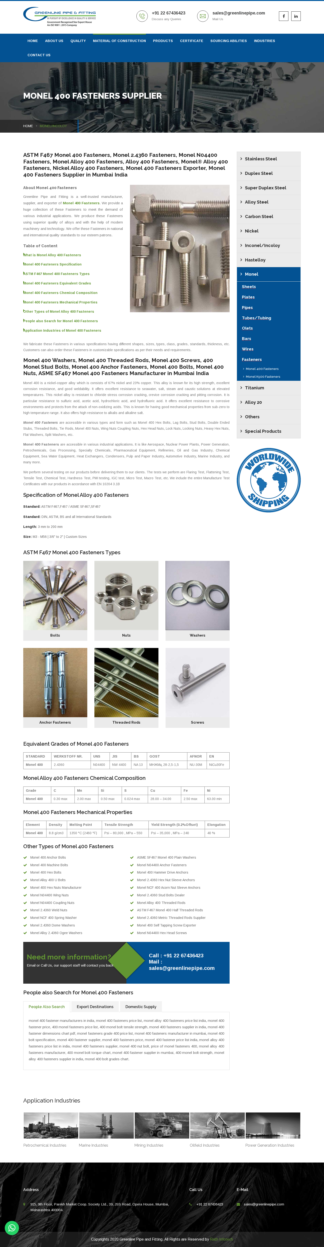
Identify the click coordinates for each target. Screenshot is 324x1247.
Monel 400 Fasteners (262, 369)
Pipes (247, 307)
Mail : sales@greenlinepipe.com (182, 965)
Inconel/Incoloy (262, 245)
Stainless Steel (261, 158)
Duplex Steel (259, 173)
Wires (248, 349)
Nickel (252, 230)
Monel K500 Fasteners (263, 376)
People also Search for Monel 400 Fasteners (60, 321)
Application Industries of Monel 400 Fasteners (62, 330)
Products (163, 41)
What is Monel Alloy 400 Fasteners (52, 255)
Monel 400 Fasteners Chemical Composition (60, 293)
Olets (247, 328)
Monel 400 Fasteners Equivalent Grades (57, 283)
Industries (264, 41)
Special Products (263, 431)
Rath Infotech (221, 1239)
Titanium (254, 387)
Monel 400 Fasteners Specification (52, 264)
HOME (28, 126)
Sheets (249, 286)
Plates (248, 297)
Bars (246, 338)
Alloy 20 (253, 402)
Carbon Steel (259, 216)
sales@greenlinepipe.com (264, 1204)
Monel (251, 274)
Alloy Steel (256, 202)
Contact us (39, 55)
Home (33, 41)
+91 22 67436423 (209, 1204)
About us (54, 41)
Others (252, 416)
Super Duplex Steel (265, 187)
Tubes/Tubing (256, 318)
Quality (78, 41)
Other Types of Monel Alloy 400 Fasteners (58, 311)
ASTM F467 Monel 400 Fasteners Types (56, 274)
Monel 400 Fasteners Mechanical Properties (60, 302)
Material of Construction (119, 41)
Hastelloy (255, 259)
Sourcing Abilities (228, 41)
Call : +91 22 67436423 (176, 956)
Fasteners (252, 359)
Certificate (191, 41)
